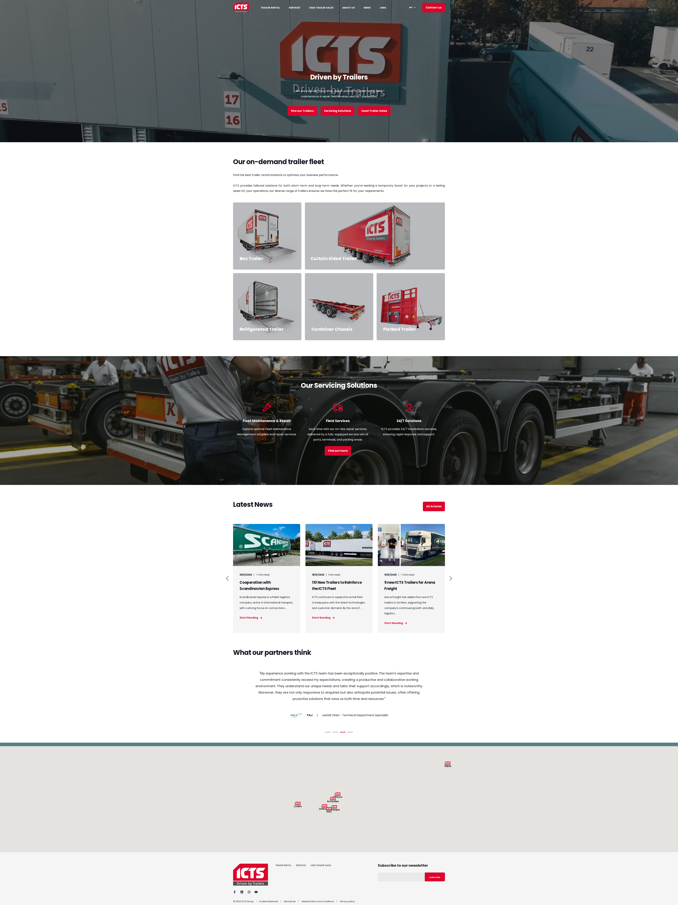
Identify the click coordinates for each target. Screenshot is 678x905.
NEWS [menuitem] (367, 7)
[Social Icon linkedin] (241, 892)
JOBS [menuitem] (383, 7)
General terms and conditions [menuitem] (318, 901)
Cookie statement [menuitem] (268, 901)
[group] (266, 578)
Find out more (338, 451)
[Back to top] (671, 898)
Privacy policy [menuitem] (347, 901)
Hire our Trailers (302, 111)
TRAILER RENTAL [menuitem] (270, 7)
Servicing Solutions (337, 111)
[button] (227, 578)
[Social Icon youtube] (255, 892)
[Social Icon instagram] (249, 892)
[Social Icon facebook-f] (235, 892)
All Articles (434, 506)
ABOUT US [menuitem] (348, 7)
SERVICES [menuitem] (294, 7)
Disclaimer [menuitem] (290, 901)
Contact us (434, 7)
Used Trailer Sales (374, 111)
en (410, 7)
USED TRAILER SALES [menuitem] (321, 7)
